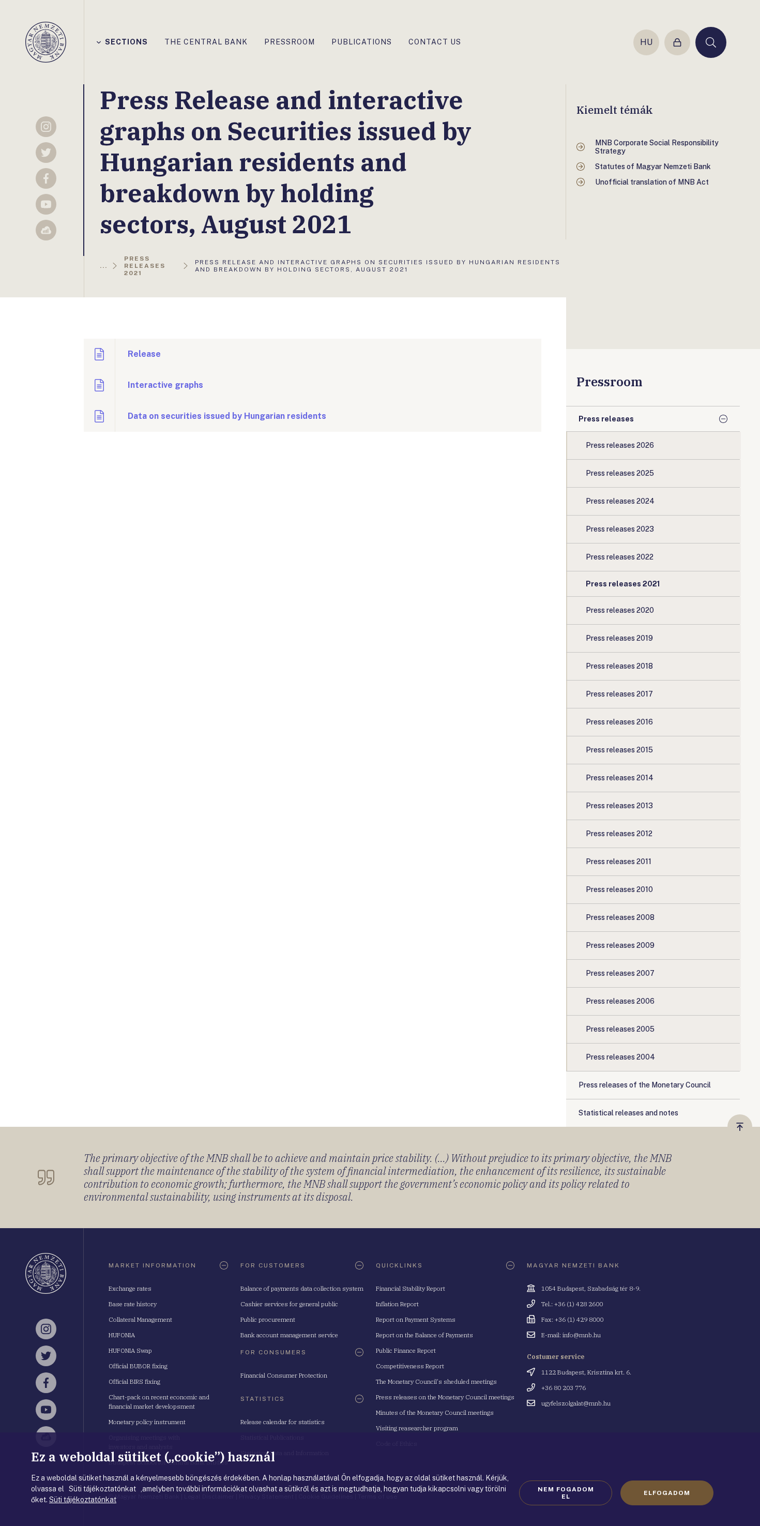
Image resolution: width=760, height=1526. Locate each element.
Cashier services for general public (289, 1304)
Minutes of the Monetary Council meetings (435, 1412)
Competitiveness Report (410, 1366)
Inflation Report (397, 1304)
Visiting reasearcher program (417, 1428)
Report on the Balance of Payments (424, 1335)
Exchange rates (130, 1288)
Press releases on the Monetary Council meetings (445, 1397)
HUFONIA (122, 1335)
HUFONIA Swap (130, 1350)
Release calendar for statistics (282, 1422)
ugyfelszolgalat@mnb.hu (576, 1403)
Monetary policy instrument (147, 1422)
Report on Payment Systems (415, 1319)
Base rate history (133, 1304)
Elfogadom (667, 1493)
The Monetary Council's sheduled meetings (436, 1381)
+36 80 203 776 (563, 1388)
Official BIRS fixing (134, 1381)
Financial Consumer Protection (283, 1375)
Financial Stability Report (410, 1288)
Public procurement (267, 1319)
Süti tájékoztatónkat (82, 1499)
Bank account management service (289, 1335)
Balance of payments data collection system (301, 1288)
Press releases (606, 419)
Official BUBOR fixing (138, 1366)
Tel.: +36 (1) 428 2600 (572, 1304)
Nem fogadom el (566, 1493)
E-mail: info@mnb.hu (571, 1335)
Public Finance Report (406, 1350)
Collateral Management (140, 1319)
